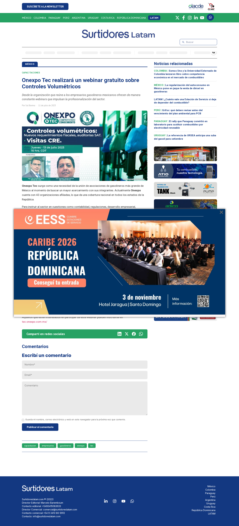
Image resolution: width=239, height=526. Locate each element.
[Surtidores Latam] (119, 36)
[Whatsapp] (132, 501)
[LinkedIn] (196, 18)
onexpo (81, 445)
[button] (45, 6)
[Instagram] (190, 18)
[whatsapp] (141, 334)
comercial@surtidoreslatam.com (60, 509)
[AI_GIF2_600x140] (185, 177)
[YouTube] (202, 18)
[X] (177, 18)
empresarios (48, 445)
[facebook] (134, 334)
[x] (127, 334)
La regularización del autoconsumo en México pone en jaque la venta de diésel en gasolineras (182, 88)
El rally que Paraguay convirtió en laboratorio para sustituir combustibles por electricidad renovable (180, 124)
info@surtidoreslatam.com (46, 516)
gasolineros (65, 445)
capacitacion (30, 445)
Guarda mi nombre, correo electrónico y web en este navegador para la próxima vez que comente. (75, 419)
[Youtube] (123, 501)
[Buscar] (183, 42)
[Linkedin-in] (106, 501)
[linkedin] (119, 334)
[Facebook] (183, 18)
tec (91, 445)
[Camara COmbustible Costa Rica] (185, 320)
